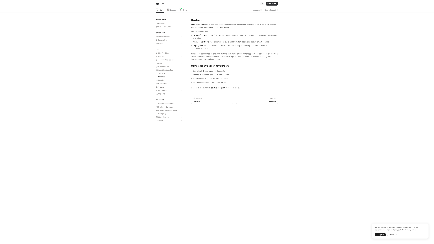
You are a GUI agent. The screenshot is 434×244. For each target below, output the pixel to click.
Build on (270, 4)
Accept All (380, 235)
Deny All (392, 235)
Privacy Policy (410, 230)
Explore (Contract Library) (204, 35)
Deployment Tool (200, 45)
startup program (218, 88)
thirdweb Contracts (199, 24)
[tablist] (171, 10)
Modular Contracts (201, 42)
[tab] (160, 10)
